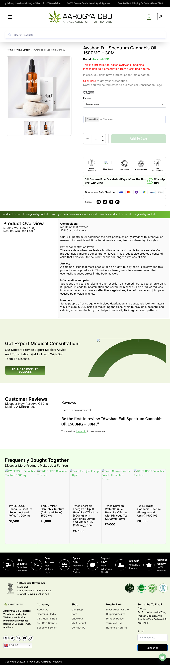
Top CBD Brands (47, 623)
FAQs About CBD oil (118, 609)
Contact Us (78, 627)
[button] (10, 17)
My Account (78, 623)
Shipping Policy (115, 614)
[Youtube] (24, 638)
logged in (81, 431)
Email (140, 631)
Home (10, 49)
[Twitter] (12, 638)
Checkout (77, 618)
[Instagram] (18, 638)
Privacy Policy (115, 618)
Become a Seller (47, 627)
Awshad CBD (100, 59)
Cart (74, 614)
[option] (39, 87)
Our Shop (77, 609)
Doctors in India (46, 614)
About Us (42, 609)
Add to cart (138, 138)
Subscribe (152, 647)
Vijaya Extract (23, 49)
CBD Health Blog (47, 618)
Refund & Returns (116, 627)
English (13, 645)
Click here (89, 81)
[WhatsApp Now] (150, 181)
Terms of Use (114, 623)
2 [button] (41, 112)
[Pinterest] (30, 638)
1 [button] (37, 112)
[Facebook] (6, 638)
